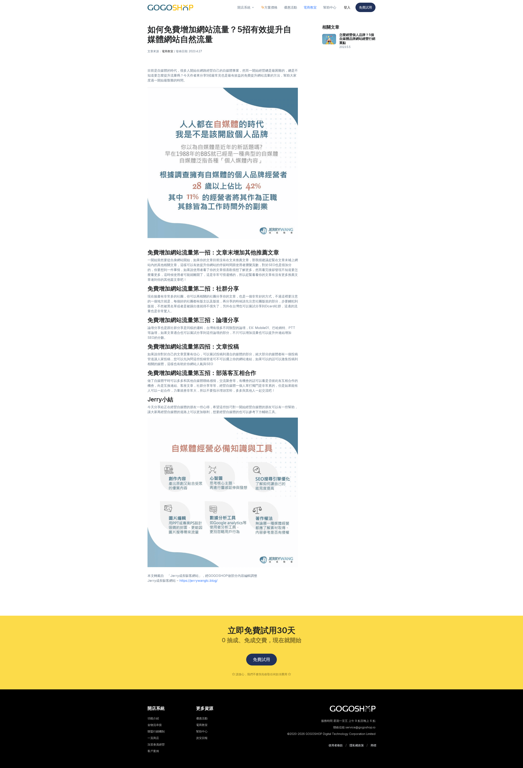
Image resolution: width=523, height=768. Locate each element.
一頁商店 (153, 738)
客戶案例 (153, 751)
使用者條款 (336, 745)
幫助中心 (202, 731)
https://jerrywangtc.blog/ (198, 581)
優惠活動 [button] (290, 7)
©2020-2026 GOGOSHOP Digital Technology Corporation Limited (331, 734)
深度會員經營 (156, 744)
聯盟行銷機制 (156, 731)
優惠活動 (202, 718)
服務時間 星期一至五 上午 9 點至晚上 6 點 (348, 720)
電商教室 (167, 51)
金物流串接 (155, 725)
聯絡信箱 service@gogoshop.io (354, 727)
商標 (373, 745)
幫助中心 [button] (329, 7)
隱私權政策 (357, 745)
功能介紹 (153, 718)
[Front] (170, 7)
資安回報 (202, 738)
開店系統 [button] (243, 7)
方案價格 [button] (270, 7)
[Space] (352, 708)
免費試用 (365, 7)
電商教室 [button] (310, 7)
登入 (347, 7)
